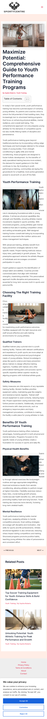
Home (23, 662)
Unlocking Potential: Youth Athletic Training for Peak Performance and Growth (19, 636)
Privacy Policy (23, 665)
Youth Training (22, 93)
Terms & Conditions (23, 668)
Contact (23, 674)
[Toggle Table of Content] (26, 99)
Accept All (23, 701)
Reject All (23, 714)
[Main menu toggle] (42, 7)
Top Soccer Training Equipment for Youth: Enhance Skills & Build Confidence (22, 596)
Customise (23, 707)
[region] (23, 698)
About (23, 671)
